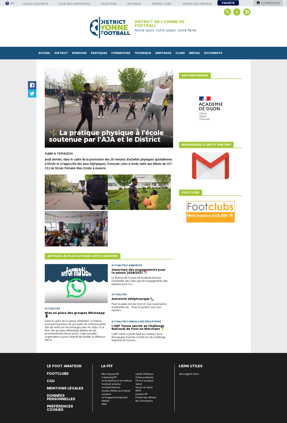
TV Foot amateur (145, 380)
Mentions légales (65, 388)
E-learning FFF (109, 377)
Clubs (180, 53)
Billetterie (109, 4)
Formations (120, 53)
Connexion (270, 3)
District (61, 53)
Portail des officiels (197, 4)
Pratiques (99, 53)
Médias (194, 53)
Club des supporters (74, 4)
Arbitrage (163, 53)
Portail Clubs (162, 4)
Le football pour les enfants (117, 380)
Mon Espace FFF (110, 374)
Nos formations (144, 401)
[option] (210, 109)
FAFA (104, 404)
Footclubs (57, 373)
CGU (51, 381)
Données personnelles (61, 397)
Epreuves (79, 53)
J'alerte (228, 2)
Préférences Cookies (60, 408)
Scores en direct (144, 387)
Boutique (134, 4)
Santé (139, 384)
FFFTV (138, 390)
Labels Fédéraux (144, 374)
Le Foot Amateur (64, 366)
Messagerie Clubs (189, 374)
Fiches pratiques (145, 377)
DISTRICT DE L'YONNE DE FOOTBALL (159, 24)
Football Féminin (111, 387)
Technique (142, 53)
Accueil (44, 53)
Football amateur (111, 384)
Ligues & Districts (35, 4)
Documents (213, 53)
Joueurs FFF (142, 394)
